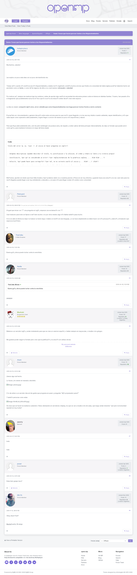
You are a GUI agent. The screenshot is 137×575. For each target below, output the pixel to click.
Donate (119, 21)
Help (117, 560)
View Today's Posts (23, 26)
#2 (129, 205)
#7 (129, 436)
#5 (129, 326)
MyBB (14, 572)
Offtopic (47, 33)
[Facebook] (11, 562)
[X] (25, 562)
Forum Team (120, 562)
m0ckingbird (120, 572)
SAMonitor (68, 346)
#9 (129, 510)
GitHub (100, 560)
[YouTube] (29, 562)
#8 (129, 476)
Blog (92, 21)
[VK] (34, 562)
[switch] (124, 21)
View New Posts (10, 26)
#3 (129, 247)
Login (15, 21)
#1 (129, 59)
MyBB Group (29, 572)
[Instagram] (16, 562)
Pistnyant (50, 205)
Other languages (24, 33)
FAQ (82, 558)
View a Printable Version (14, 540)
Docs (88, 21)
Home (83, 555)
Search (130, 21)
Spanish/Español (37, 33)
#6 (129, 371)
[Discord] (6, 562)
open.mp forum (11, 33)
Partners (112, 21)
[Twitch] (20, 562)
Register (25, 21)
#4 (129, 278)
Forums (98, 21)
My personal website (68, 344)
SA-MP (100, 555)
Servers (105, 21)
